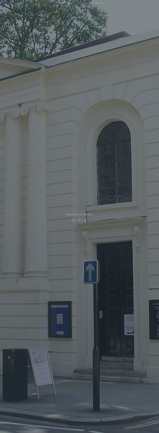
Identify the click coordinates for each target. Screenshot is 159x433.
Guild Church (85, 220)
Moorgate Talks (79, 220)
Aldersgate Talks (74, 220)
